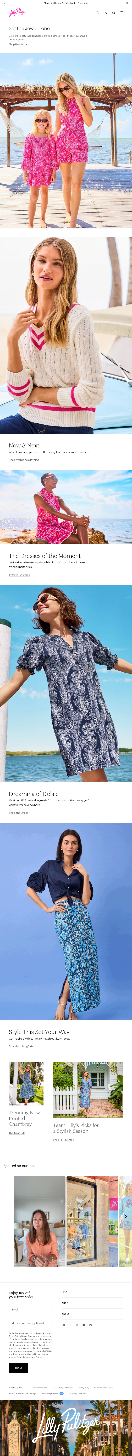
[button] (127, 3)
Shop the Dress (18, 812)
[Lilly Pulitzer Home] (17, 12)
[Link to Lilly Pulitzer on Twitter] (77, 1325)
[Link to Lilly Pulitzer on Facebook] (70, 1325)
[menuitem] (97, 12)
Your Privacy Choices (50, 1393)
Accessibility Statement (63, 1388)
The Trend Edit (17, 1132)
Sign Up (18, 1368)
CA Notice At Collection (103, 1388)
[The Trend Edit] (26, 1083)
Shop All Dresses (19, 574)
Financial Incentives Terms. (29, 1357)
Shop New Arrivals (19, 44)
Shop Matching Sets (21, 1046)
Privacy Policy (42, 1333)
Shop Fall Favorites (63, 1139)
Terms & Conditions (39, 1388)
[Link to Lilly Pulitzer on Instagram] (63, 1325)
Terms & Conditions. (18, 1336)
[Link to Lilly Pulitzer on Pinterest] (90, 1325)
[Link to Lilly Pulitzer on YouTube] (83, 1325)
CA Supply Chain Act (77, 1393)
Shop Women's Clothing (24, 459)
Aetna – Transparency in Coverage (22, 1393)
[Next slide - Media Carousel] (125, 1216)
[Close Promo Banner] (4, 3)
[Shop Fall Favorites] (88, 1090)
